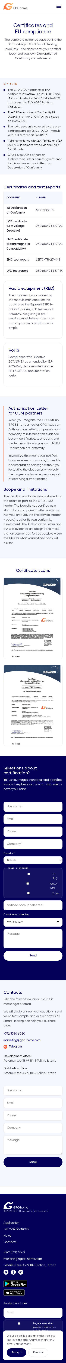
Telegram (15, 1046)
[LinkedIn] (20, 1272)
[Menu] (58, 6)
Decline (38, 1352)
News (7, 1235)
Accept (16, 1352)
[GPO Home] (16, 6)
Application (11, 1222)
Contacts (10, 1242)
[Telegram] (6, 1272)
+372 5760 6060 (14, 1033)
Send (33, 955)
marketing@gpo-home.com (22, 1040)
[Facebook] (13, 1272)
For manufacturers (16, 1229)
